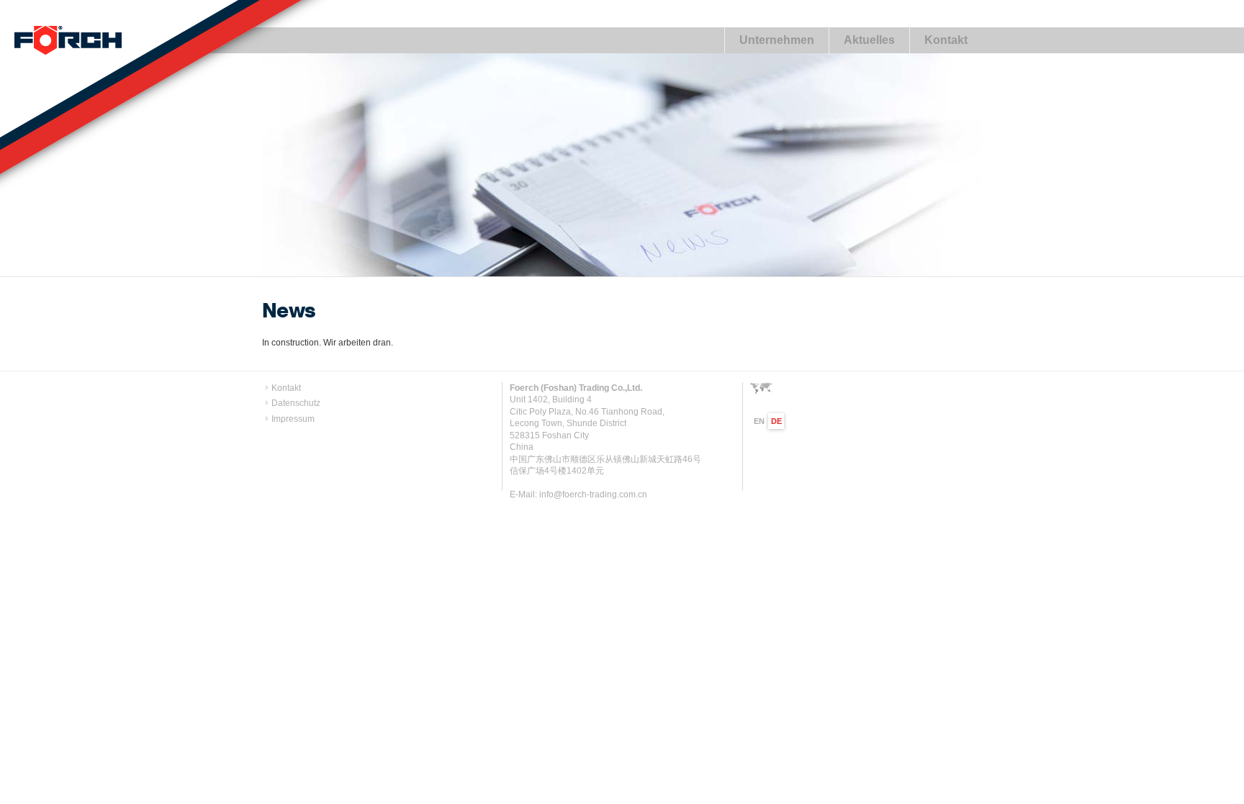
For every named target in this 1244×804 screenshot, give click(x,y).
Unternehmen (776, 40)
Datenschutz (295, 403)
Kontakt (946, 40)
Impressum (293, 419)
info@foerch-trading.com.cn (593, 494)
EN (759, 421)
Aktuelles (869, 40)
